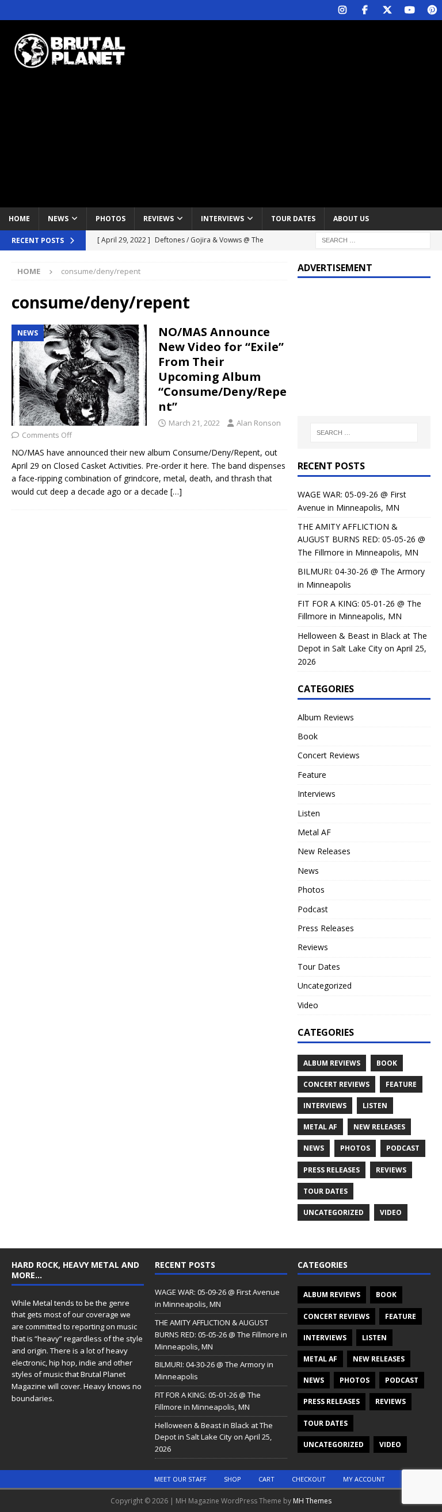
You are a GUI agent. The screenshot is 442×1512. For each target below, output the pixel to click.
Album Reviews (326, 717)
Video (308, 1005)
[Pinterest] (432, 10)
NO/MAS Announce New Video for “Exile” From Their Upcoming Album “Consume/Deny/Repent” (222, 369)
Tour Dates (293, 218)
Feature (312, 774)
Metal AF (314, 832)
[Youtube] (409, 10)
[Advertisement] (301, 112)
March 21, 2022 (194, 423)
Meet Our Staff (180, 1479)
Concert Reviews (329, 755)
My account (364, 1479)
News (58, 218)
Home (19, 218)
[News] (79, 375)
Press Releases (326, 928)
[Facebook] (365, 10)
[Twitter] (387, 10)
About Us (351, 218)
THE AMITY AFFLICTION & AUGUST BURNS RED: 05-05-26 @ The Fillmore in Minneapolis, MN (361, 539)
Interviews (222, 218)
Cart (266, 1479)
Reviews (158, 218)
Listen (309, 813)
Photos (110, 218)
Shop (232, 1479)
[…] (176, 491)
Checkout (309, 1479)
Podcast (313, 909)
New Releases (324, 851)
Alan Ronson (259, 423)
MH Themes (312, 1501)
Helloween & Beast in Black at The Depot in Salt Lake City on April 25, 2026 (362, 648)
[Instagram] (342, 10)
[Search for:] (372, 239)
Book (308, 736)
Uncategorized (325, 985)
